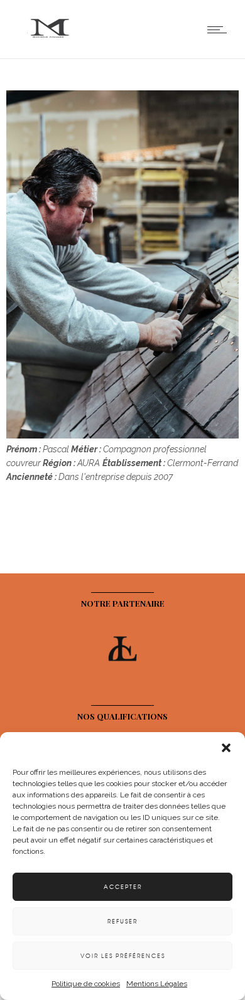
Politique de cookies (86, 983)
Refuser (122, 921)
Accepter (123, 887)
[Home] (50, 43)
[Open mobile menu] (219, 29)
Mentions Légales (156, 983)
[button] (226, 748)
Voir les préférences (122, 956)
